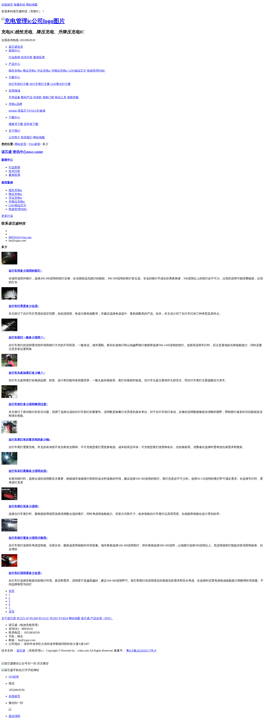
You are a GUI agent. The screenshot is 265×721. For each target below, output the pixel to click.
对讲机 (37, 97)
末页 (11, 611)
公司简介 (14, 137)
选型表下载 (31, 124)
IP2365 (54, 618)
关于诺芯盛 (8, 618)
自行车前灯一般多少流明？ (26, 337)
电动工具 (60, 97)
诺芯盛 (21, 650)
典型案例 (7, 182)
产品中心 (14, 63)
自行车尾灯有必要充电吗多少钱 (29, 439)
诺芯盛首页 (16, 46)
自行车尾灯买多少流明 (23, 506)
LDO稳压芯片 (77, 70)
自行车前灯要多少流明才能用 (27, 537)
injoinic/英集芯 (17, 110)
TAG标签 (34, 144)
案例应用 (39, 57)
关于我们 (14, 130)
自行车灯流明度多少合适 (24, 573)
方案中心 (14, 77)
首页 (11, 591)
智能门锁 (48, 97)
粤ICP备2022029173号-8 (141, 650)
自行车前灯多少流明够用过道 (27, 404)
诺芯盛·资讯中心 (22, 152)
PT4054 (63, 618)
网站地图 (31, 4)
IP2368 (34, 618)
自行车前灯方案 (19, 84)
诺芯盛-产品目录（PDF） (97, 618)
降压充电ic (29, 70)
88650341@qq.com (20, 237)
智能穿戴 (73, 97)
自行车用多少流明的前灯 (24, 270)
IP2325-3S (23, 618)
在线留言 (7, 4)
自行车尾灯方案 (40, 84)
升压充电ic (44, 70)
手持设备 (14, 97)
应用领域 (14, 90)
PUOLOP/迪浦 (36, 110)
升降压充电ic (59, 70)
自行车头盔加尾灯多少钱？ (26, 372)
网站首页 (20, 144)
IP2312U (44, 618)
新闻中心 (14, 50)
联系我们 (26, 137)
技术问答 (26, 57)
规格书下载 (16, 124)
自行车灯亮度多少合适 (23, 306)
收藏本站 (19, 4)
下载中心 (14, 117)
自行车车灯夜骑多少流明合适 (27, 470)
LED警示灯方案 (60, 84)
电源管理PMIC (96, 70)
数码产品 (26, 97)
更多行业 (7, 215)
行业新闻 (14, 57)
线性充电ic (15, 70)
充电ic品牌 (15, 104)
